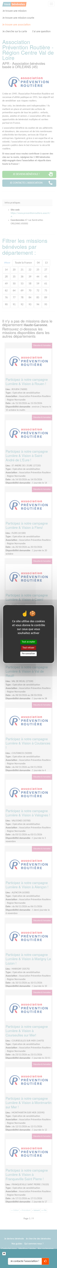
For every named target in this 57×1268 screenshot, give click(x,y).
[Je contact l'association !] (45, 1261)
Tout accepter (28, 642)
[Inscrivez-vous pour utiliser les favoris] (4, 1253)
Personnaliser (28, 654)
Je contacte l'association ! (24, 1261)
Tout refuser (28, 648)
